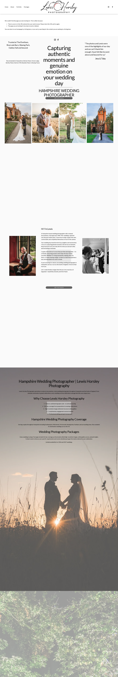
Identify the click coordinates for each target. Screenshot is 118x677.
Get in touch (59, 98)
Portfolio (19, 7)
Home (6, 7)
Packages (26, 7)
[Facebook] (112, 7)
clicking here (27, 29)
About (12, 7)
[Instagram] (108, 7)
